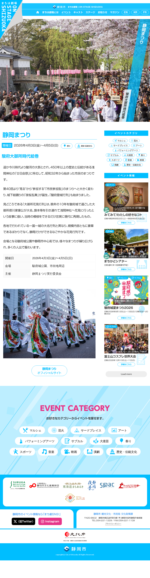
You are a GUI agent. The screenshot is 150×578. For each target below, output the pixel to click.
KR (135, 12)
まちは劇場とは (50, 12)
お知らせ (102, 12)
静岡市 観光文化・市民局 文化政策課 (113, 514)
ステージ (90, 12)
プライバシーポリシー (113, 524)
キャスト (78, 12)
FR (144, 12)
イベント (66, 12)
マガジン (114, 12)
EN (126, 12)
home (37, 12)
